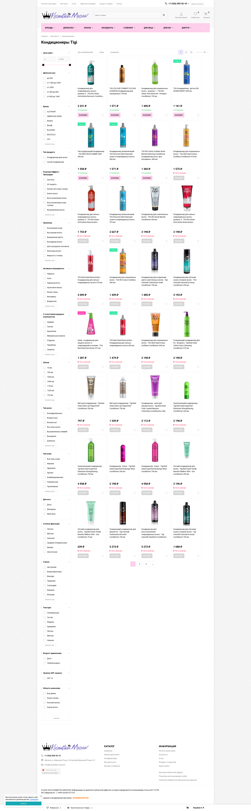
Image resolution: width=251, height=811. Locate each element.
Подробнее (34, 799)
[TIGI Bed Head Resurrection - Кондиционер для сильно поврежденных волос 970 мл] (91, 261)
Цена (101, 52)
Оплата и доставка (48, 3)
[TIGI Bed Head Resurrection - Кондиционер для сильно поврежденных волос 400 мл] (123, 324)
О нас (74, 3)
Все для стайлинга (112, 766)
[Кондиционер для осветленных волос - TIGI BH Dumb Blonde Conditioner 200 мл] (154, 198)
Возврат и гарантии (167, 762)
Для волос (55, 36)
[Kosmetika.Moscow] (70, 747)
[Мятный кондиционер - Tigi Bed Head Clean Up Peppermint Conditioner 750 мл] (123, 387)
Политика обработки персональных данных (178, 780)
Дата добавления (85, 52)
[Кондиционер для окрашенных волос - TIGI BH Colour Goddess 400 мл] (123, 261)
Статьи (119, 3)
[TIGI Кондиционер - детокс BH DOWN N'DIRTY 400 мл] (186, 72)
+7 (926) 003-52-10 (178, 3)
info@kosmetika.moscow (55, 764)
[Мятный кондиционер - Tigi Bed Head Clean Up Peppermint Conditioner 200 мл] (91, 387)
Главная (44, 36)
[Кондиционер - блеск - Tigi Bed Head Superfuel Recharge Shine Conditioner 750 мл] (154, 450)
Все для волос (110, 762)
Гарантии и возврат (88, 3)
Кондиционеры (68, 36)
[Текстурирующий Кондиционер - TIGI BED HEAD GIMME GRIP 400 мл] (91, 135)
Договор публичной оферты (171, 772)
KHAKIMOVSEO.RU (81, 798)
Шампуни (108, 751)
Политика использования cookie (173, 776)
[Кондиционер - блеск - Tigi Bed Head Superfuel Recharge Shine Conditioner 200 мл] (123, 450)
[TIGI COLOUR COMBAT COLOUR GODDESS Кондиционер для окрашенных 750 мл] (123, 72)
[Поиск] (164, 15)
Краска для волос (111, 754)
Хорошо (24, 803)
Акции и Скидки (106, 3)
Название (114, 52)
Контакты (64, 3)
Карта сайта (164, 766)
